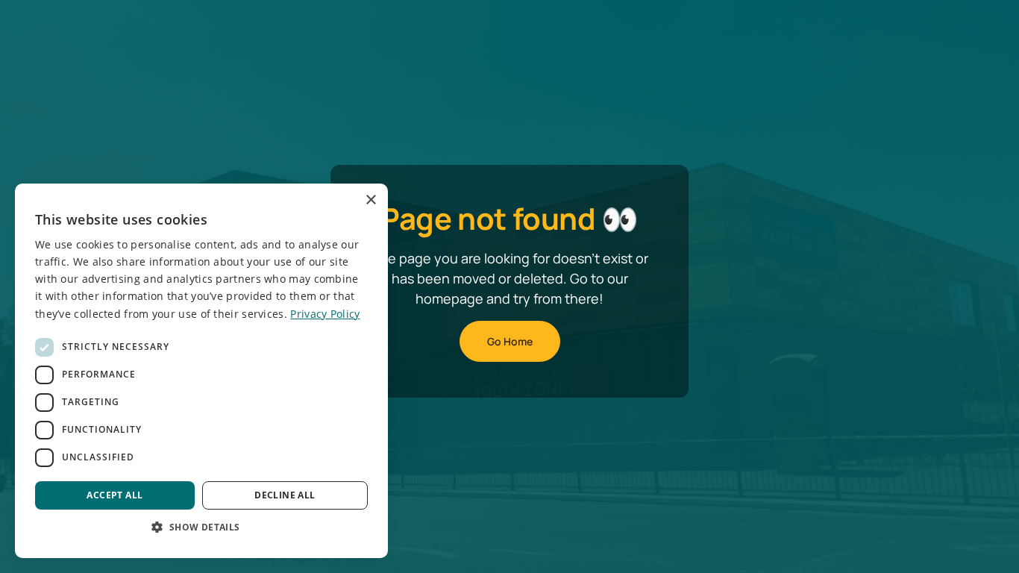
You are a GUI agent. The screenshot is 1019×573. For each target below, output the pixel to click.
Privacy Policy (325, 314)
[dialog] (201, 371)
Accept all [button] (114, 495)
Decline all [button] (284, 495)
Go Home (510, 341)
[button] (201, 526)
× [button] (370, 200)
